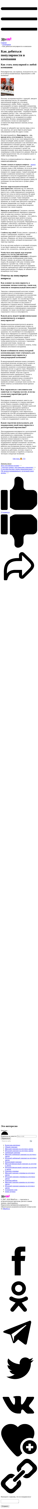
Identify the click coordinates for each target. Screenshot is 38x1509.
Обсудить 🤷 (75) (19, 459)
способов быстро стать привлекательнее (17, 469)
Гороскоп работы (11, 1180)
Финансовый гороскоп (13, 1162)
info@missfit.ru (12, 1203)
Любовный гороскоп (12, 1152)
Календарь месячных (12, 1145)
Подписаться (6, 1138)
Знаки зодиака (10, 1191)
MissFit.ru (6, 1209)
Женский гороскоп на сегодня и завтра (19, 1149)
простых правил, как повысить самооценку (17, 467)
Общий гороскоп (11, 1147)
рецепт (33, 164)
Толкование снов (11, 1190)
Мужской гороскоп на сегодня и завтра (19, 1151)
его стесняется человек (10, 465)
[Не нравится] (19, 548)
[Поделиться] (19, 584)
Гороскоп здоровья (11, 1171)
